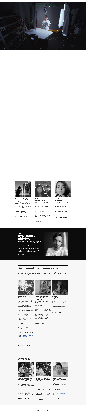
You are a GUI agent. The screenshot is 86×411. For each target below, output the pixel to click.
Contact (66, 1)
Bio (54, 1)
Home (51, 1)
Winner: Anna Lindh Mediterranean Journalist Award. (25, 379)
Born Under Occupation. (59, 199)
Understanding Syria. (22, 199)
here (24, 339)
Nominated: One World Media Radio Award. (43, 379)
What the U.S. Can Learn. (24, 297)
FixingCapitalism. (56, 297)
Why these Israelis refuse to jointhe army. (41, 298)
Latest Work (61, 1)
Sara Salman (24, 336)
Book (57, 1)
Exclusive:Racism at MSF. (40, 199)
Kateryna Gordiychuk (27, 335)
